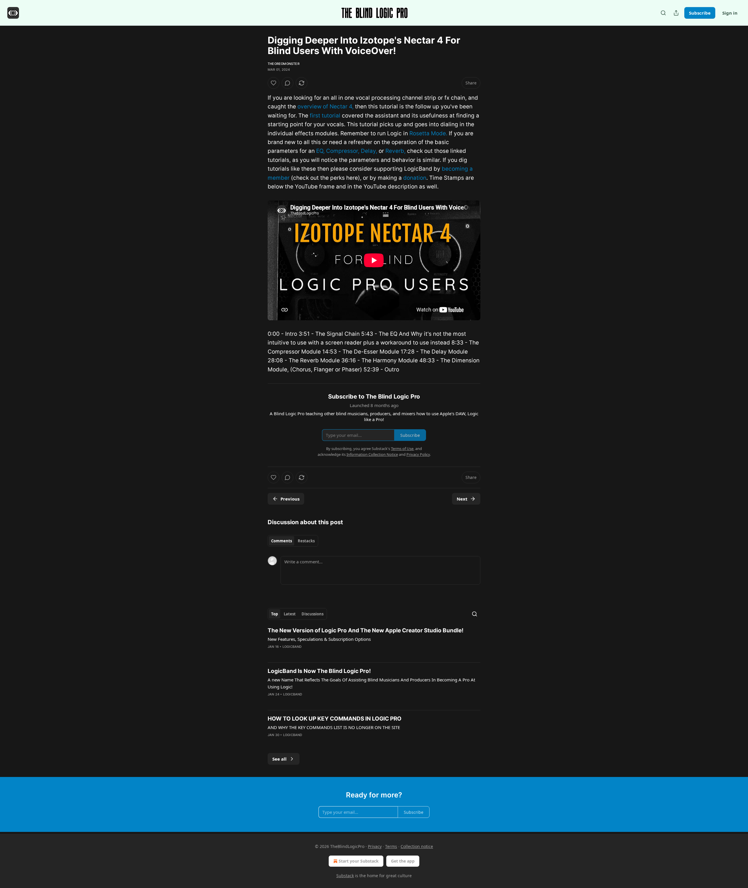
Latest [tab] (290, 614)
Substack (345, 875)
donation (414, 177)
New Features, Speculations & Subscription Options (319, 639)
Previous (289, 499)
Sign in (729, 13)
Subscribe (700, 13)
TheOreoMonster (283, 64)
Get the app (403, 861)
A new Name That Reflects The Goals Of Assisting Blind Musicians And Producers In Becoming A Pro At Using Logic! (371, 683)
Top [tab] (274, 614)
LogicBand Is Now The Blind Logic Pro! (319, 671)
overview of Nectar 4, (325, 106)
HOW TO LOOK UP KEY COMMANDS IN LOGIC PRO (334, 718)
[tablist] (293, 541)
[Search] (663, 13)
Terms (391, 846)
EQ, (320, 151)
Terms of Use (402, 448)
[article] (374, 642)
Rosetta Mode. (428, 133)
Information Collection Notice (372, 454)
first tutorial (325, 115)
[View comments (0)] (287, 83)
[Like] (273, 83)
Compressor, (342, 151)
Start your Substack (359, 861)
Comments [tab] (281, 540)
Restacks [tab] (306, 540)
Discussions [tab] (312, 614)
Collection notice (417, 846)
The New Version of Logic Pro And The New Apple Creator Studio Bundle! (365, 630)
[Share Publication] (676, 13)
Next (462, 499)
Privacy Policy (418, 454)
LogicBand (292, 647)
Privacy (375, 846)
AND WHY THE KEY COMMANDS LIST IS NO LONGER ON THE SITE (334, 727)
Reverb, (395, 151)
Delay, (369, 151)
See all (279, 759)
